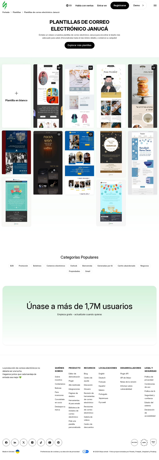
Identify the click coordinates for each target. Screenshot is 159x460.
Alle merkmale (74, 385)
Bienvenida (87, 266)
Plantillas (17, 12)
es (70, 5)
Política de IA (150, 391)
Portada (5, 12)
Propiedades (74, 271)
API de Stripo (125, 378)
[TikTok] (41, 442)
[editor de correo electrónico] (4, 5)
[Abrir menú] (155, 5)
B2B (12, 266)
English (101, 374)
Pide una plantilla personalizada (74, 424)
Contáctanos (60, 384)
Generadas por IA (105, 266)
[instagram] (32, 442)
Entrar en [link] (102, 5)
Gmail (87, 271)
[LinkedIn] (15, 442)
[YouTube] (49, 442)
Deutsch (102, 378)
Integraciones (74, 389)
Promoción (23, 266)
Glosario (87, 389)
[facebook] (6, 442)
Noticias (58, 388)
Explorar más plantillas (79, 45)
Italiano (101, 390)
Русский (102, 402)
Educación (88, 385)
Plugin (71, 381)
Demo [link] (136, 5)
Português (103, 394)
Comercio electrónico (56, 266)
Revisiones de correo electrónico (88, 410)
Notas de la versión (128, 382)
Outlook (73, 266)
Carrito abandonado (126, 266)
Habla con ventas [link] (84, 5)
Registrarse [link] (120, 5)
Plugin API (124, 374)
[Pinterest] (58, 442)
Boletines (37, 266)
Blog (86, 374)
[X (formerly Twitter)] (23, 442)
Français (102, 382)
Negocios (144, 266)
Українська (103, 398)
